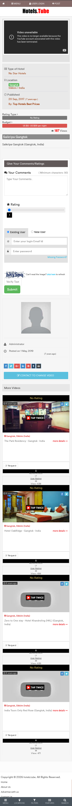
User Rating (35, 748)
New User (40, 232)
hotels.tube (29, 777)
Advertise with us (10, 791)
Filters (34, 803)
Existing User (17, 232)
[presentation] (16, 232)
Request (11, 465)
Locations (19, 803)
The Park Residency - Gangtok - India (35, 441)
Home (4, 782)
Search (65, 803)
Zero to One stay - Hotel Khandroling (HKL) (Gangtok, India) (35, 622)
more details (59, 441)
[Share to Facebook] (6, 366)
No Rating (36, 398)
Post (57, 3)
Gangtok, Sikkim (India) (18, 436)
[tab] (16, 232)
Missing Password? (57, 257)
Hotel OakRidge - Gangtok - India (35, 530)
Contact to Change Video (37, 375)
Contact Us (6, 796)
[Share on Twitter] (11, 366)
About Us (5, 786)
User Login (37, 3)
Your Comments (19, 173)
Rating (15, 204)
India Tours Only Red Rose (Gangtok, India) (35, 710)
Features (49, 803)
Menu (16, 3)
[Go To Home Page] (3, 3)
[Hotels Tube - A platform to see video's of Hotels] (36, 10)
